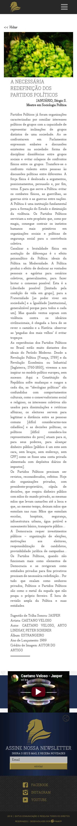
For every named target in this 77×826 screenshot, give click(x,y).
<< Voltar (10, 27)
